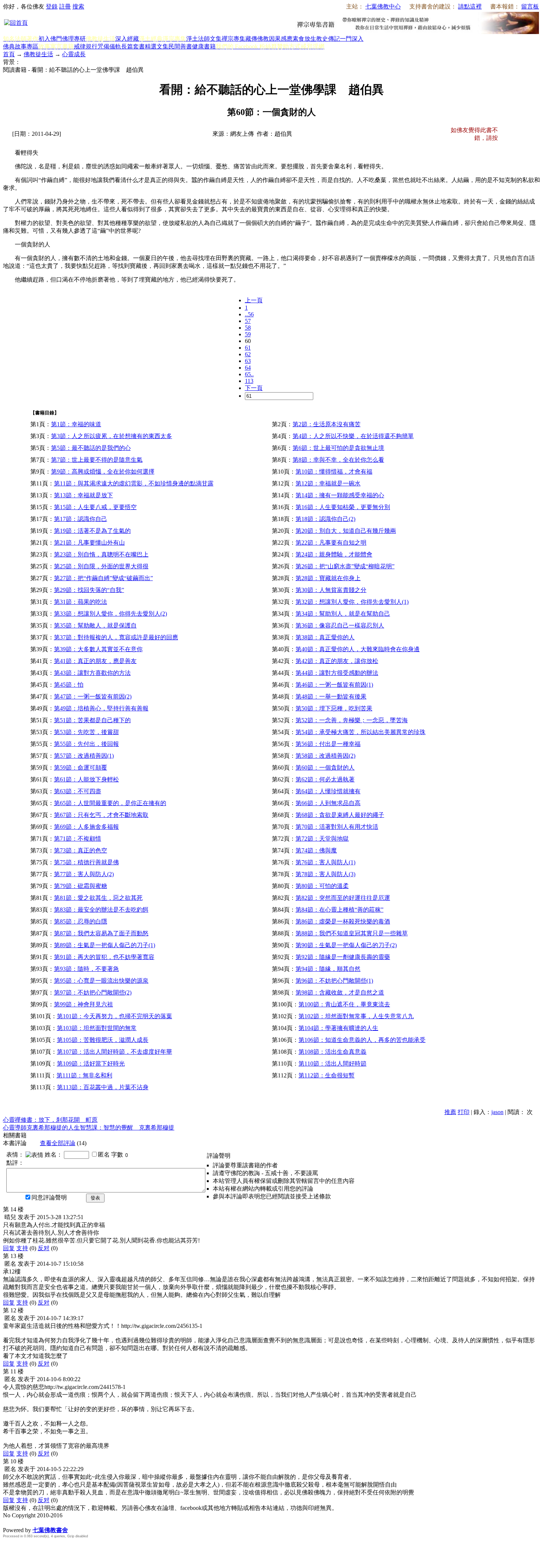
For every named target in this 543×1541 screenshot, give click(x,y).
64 (248, 367)
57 (248, 321)
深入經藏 (127, 39)
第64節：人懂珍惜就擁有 (328, 791)
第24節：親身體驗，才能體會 (334, 554)
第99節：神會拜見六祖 (83, 1004)
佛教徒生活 (38, 54)
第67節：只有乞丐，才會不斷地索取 (101, 815)
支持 (22, 1248)
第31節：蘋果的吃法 (80, 602)
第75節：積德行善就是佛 (86, 862)
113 (249, 381)
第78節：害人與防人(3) (325, 874)
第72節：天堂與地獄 (322, 838)
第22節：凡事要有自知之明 (331, 542)
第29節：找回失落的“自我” (89, 590)
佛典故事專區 (20, 46)
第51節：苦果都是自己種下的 (92, 720)
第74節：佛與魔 (316, 850)
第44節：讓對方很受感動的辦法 (337, 673)
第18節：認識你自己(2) (325, 519)
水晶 (9, 1522)
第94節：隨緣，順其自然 (328, 969)
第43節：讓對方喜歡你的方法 (92, 673)
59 (248, 334)
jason (497, 1112)
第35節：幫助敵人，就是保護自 (95, 625)
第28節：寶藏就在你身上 (328, 578)
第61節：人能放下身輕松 (86, 779)
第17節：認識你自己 (80, 519)
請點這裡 (470, 6)
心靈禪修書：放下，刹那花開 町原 (50, 1120)
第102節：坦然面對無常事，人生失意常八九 (356, 1016)
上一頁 (254, 300)
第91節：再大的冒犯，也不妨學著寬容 (104, 957)
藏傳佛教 (257, 39)
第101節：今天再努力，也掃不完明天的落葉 (114, 1016)
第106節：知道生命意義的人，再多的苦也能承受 (362, 1040)
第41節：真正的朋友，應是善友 (95, 661)
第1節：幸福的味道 (76, 424)
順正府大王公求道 (40, 1522)
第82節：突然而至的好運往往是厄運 (343, 898)
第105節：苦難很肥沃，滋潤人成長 (102, 1040)
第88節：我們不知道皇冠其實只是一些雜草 (352, 933)
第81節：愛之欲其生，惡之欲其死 (98, 898)
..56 (249, 314)
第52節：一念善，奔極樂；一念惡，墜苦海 (352, 720)
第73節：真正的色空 (80, 850)
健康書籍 (204, 46)
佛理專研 (74, 39)
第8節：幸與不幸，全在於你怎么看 (338, 460)
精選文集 (156, 46)
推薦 (450, 1112)
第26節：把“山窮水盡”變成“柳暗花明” (345, 566)
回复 (9, 1248)
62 (248, 354)
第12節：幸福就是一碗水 (328, 483)
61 (248, 347)
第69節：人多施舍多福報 (86, 827)
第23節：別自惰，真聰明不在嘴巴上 (101, 554)
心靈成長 (74, 54)
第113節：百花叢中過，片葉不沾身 (102, 1087)
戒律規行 (86, 46)
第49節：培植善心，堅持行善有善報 (101, 708)
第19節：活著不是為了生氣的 (92, 531)
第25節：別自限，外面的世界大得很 (101, 566)
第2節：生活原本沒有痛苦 (327, 424)
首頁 (9, 54)
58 (248, 327)
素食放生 (304, 39)
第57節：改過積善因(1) (84, 756)
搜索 (78, 6)
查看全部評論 (57, 1143)
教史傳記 (328, 39)
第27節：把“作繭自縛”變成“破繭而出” (103, 578)
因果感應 (281, 39)
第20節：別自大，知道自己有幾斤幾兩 (346, 531)
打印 (463, 1112)
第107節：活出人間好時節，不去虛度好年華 (114, 1052)
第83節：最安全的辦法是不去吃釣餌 (101, 909)
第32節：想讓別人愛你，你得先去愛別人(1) (352, 602)
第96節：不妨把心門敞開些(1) (334, 981)
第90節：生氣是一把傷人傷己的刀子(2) (346, 945)
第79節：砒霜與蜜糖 (80, 886)
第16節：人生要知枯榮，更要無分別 (343, 507)
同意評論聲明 (49, 1197)
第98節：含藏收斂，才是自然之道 (340, 992)
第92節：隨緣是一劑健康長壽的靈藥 (343, 957)
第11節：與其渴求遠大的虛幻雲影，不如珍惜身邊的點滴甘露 (134, 483)
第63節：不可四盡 (77, 791)
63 (248, 361)
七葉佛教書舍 (50, 1530)
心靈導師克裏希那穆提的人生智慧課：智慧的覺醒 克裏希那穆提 (88, 1127)
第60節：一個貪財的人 (325, 767)
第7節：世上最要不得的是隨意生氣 (97, 460)
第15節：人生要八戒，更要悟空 (95, 507)
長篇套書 (133, 46)
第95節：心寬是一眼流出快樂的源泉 (101, 981)
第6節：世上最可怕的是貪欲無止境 (338, 448)
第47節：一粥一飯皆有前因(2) (93, 696)
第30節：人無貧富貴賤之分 (331, 590)
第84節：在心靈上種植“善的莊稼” (339, 909)
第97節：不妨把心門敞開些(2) (93, 992)
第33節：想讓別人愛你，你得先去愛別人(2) (110, 613)
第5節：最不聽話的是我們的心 (91, 448)
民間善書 (180, 46)
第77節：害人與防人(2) (84, 874)
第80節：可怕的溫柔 (322, 886)
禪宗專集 (233, 39)
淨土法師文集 (204, 39)
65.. (249, 374)
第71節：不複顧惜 (77, 838)
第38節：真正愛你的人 (325, 637)
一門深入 (351, 39)
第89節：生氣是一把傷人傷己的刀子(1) (104, 945)
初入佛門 (50, 39)
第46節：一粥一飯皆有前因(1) (334, 685)
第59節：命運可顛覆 (80, 767)
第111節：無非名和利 (84, 1075)
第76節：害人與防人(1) (325, 862)
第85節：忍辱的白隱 (80, 921)
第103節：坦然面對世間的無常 (97, 1028)
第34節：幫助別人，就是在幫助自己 (343, 613)
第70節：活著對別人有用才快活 (337, 827)
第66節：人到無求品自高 (328, 803)
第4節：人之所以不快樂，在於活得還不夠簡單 (353, 436)
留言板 (530, 6)
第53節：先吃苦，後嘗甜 (86, 732)
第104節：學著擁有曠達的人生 (338, 1028)
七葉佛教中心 (383, 6)
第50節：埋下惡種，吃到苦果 (334, 708)
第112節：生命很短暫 (326, 1075)
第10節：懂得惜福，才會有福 (334, 471)
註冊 (65, 6)
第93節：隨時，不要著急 (86, 969)
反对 (43, 1248)
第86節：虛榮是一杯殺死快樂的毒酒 (343, 921)
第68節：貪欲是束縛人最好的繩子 (340, 815)
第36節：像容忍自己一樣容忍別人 (340, 625)
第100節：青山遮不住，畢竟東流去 (344, 1004)
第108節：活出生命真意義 (332, 1052)
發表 (95, 1198)
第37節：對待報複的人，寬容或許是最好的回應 (116, 637)
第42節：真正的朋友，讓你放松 (337, 661)
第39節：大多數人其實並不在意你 (98, 649)
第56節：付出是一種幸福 (328, 744)
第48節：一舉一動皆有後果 (331, 696)
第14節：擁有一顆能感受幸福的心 (340, 495)
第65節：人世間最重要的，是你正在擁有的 (110, 803)
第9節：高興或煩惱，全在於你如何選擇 (102, 471)
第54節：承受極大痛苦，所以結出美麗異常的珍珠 (361, 732)
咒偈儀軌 (109, 46)
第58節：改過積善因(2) (325, 756)
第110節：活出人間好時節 (332, 1063)
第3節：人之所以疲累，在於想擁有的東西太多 (111, 436)
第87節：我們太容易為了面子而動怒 (101, 933)
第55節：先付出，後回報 (86, 744)
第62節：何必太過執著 (325, 779)
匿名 (104, 1154)
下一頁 (254, 388)
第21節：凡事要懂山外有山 (89, 542)
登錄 (52, 6)
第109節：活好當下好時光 (91, 1063)
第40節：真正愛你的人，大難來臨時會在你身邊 (358, 649)
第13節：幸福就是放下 (83, 495)
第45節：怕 (68, 685)
